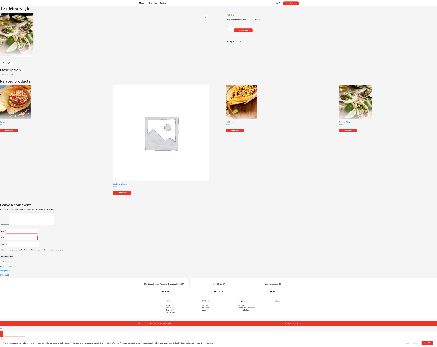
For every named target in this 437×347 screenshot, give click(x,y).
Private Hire (152, 3)
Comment (4, 225)
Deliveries (242, 305)
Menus (142, 3)
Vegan (204, 310)
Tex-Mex (218, 291)
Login (291, 3)
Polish (238, 42)
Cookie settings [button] (412, 343)
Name (3, 231)
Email (2, 238)
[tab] (7, 63)
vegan (272, 291)
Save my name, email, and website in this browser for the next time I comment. (32, 250)
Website (3, 244)
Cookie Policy (243, 310)
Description (8, 63)
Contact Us (170, 310)
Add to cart (243, 30)
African (165, 291)
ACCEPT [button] (427, 343)
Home (168, 305)
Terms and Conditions (246, 308)
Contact (163, 3)
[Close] (1, 328)
